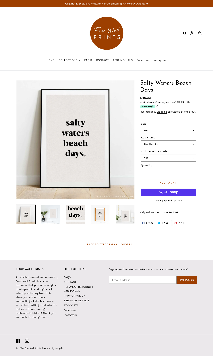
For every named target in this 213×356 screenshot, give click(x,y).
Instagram (70, 315)
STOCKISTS (71, 305)
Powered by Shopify (52, 348)
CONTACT (70, 282)
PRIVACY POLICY (74, 295)
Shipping (162, 111)
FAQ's (67, 277)
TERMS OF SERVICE (76, 300)
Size (143, 123)
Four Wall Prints (33, 348)
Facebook (70, 310)
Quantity (146, 165)
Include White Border (155, 151)
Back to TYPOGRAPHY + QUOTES (109, 245)
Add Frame (148, 137)
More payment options (168, 200)
